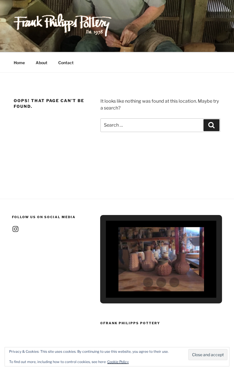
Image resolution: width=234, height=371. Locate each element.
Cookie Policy (118, 362)
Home (19, 62)
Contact (66, 62)
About (41, 62)
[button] (148, 282)
